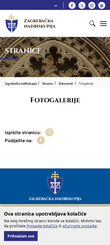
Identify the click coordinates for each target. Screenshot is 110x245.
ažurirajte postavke (80, 225)
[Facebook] (72, 5)
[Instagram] (91, 5)
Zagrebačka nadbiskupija (40, 23)
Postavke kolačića (41, 225)
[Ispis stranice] (49, 132)
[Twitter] (81, 5)
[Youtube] (101, 5)
